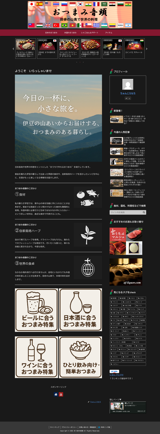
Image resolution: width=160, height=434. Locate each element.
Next (147, 49)
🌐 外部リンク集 (104, 427)
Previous (13, 49)
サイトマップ (54, 427)
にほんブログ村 (116, 375)
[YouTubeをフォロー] (61, 394)
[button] (144, 212)
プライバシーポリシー (69, 427)
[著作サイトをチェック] (56, 394)
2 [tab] (80, 62)
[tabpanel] (25, 48)
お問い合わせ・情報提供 (87, 427)
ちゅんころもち (128, 93)
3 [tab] (83, 62)
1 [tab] (77, 62)
